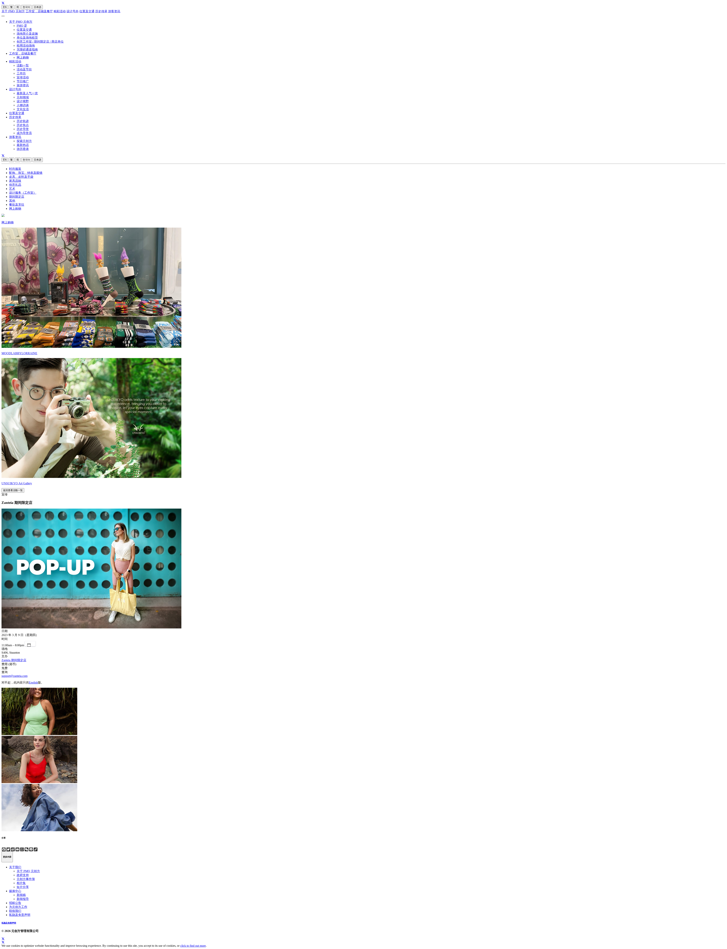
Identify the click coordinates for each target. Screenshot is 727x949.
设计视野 (23, 101)
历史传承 (101, 11)
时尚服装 (15, 168)
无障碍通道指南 (27, 49)
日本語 (37, 7)
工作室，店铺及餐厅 (39, 11)
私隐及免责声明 (19, 914)
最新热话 (23, 145)
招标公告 (15, 903)
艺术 (12, 188)
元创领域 (23, 97)
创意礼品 (15, 184)
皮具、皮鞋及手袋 (21, 176)
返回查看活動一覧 (13, 490)
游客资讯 (114, 11)
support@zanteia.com (14, 675)
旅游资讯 (23, 85)
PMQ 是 (22, 25)
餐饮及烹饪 (16, 204)
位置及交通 (86, 11)
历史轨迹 (23, 121)
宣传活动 (23, 77)
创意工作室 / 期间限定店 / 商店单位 (40, 41)
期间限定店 (16, 196)
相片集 (21, 883)
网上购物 (23, 57)
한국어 (26, 7)
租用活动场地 (26, 45)
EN (4, 7)
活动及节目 (24, 69)
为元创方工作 (18, 906)
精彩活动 (60, 11)
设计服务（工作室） (22, 192)
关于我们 (15, 867)
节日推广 (23, 81)
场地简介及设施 (27, 33)
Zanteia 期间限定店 (14, 660)
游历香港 (23, 149)
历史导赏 (23, 129)
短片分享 (23, 887)
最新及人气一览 (27, 93)
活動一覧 (23, 65)
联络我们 (15, 910)
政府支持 (23, 875)
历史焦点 (23, 125)
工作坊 (21, 73)
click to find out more (193, 945)
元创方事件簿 (26, 879)
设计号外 (72, 11)
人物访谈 (23, 105)
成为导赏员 (24, 133)
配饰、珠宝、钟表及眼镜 (25, 172)
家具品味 (15, 180)
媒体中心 (15, 891)
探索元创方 (24, 141)
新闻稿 (21, 895)
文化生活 (23, 109)
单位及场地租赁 (27, 37)
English (33, 682)
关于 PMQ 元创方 (13, 11)
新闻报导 (23, 899)
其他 (12, 200)
